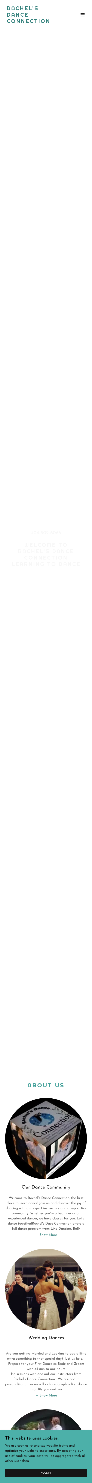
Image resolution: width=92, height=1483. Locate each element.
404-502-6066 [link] (46, 533)
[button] (82, 14)
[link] (34, 22)
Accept (46, 1472)
